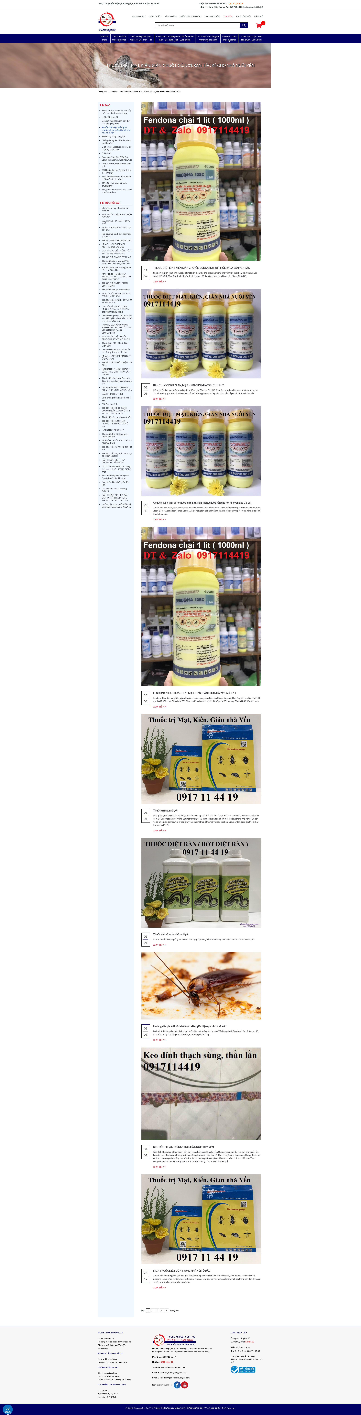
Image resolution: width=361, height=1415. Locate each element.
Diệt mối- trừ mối (110, 117)
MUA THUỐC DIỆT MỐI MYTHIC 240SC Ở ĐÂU (113, 245)
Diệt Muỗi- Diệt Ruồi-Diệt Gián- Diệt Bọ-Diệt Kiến (117, 148)
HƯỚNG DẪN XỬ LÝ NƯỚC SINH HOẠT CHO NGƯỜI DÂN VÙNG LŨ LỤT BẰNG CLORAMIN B (116, 328)
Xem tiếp (158, 281)
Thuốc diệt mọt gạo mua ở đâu (116, 289)
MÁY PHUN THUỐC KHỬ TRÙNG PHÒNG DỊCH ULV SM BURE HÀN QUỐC (116, 277)
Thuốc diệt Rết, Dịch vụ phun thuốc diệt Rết (115, 435)
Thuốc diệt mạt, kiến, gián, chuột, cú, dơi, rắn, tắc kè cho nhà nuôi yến (150, 91)
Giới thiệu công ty (106, 1338)
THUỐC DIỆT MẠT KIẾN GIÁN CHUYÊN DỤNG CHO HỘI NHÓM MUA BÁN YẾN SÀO (201, 267)
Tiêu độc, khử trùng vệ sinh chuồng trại (114, 184)
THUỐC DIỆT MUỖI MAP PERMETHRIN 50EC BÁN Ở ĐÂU (115, 424)
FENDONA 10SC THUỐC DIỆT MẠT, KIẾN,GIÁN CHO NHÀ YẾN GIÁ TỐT (194, 693)
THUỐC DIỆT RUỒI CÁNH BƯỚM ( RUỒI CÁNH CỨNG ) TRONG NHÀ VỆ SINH (116, 411)
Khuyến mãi (243, 16)
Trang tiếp (174, 1310)
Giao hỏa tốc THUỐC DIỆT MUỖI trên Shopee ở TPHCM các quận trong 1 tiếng (115, 309)
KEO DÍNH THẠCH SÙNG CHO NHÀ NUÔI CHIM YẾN (183, 1146)
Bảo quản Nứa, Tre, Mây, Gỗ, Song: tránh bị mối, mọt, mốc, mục (117, 158)
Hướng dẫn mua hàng (107, 1359)
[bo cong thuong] (243, 1369)
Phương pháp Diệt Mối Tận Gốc (112, 1345)
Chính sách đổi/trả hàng (108, 1376)
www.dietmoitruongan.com (173, 1367)
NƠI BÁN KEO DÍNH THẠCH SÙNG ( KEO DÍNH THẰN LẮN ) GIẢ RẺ (116, 372)
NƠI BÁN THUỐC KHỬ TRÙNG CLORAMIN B (117, 441)
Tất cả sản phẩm (104, 38)
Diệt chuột (107, 153)
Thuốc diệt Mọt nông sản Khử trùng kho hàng (207, 38)
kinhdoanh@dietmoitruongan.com (175, 1377)
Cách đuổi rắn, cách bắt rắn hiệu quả (116, 164)
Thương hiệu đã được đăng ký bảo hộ (114, 1341)
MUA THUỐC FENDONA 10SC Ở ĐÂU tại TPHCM (116, 294)
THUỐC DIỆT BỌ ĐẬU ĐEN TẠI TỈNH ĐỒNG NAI (117, 454)
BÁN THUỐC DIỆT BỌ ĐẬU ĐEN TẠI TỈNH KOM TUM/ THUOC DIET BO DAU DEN (115, 498)
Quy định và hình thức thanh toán (112, 1362)
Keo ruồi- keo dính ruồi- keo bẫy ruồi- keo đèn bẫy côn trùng (116, 111)
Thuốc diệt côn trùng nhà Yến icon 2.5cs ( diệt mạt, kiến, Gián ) (116, 262)
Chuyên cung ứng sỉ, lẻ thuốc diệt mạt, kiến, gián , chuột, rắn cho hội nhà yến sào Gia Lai (117, 318)
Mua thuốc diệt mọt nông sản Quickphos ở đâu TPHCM (115, 476)
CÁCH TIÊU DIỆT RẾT (112, 394)
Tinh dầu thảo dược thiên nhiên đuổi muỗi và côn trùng (116, 177)
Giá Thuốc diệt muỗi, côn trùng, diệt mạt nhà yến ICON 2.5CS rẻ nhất (116, 469)
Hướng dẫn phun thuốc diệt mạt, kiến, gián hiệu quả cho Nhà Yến (116, 505)
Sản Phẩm (171, 16)
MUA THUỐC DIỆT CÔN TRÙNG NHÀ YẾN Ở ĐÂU (182, 1270)
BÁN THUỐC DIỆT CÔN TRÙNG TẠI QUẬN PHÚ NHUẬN (117, 252)
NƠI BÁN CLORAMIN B (113, 430)
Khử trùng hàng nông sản (113, 136)
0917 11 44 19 (166, 1362)
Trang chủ (138, 16)
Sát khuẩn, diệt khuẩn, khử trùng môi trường (116, 171)
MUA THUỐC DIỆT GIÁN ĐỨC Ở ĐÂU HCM (116, 357)
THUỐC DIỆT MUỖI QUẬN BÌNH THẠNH (115, 284)
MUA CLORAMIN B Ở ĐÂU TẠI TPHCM (116, 228)
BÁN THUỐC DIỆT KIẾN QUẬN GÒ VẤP (117, 215)
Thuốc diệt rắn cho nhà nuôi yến (116, 417)
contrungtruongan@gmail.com (173, 1372)
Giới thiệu (155, 16)
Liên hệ (258, 16)
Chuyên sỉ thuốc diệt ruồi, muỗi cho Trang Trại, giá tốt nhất (116, 350)
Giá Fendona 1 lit (110, 404)
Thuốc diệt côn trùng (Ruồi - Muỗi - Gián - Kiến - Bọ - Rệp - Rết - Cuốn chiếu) (175, 38)
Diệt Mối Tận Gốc (190, 16)
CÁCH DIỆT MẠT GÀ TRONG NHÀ (116, 222)
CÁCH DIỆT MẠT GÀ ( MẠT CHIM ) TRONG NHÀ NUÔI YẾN (117, 388)
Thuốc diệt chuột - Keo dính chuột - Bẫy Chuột (251, 38)
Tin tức (228, 16)
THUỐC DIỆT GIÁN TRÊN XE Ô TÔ (117, 448)
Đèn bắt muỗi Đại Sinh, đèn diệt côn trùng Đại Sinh (116, 122)
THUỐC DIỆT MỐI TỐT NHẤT (116, 257)
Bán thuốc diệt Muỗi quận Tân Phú (115, 483)
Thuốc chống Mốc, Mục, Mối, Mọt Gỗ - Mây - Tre (141, 38)
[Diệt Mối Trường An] (107, 21)
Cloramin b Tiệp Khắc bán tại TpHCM (115, 209)
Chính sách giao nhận (107, 1373)
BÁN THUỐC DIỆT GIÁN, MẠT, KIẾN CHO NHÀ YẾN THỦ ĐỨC (188, 385)
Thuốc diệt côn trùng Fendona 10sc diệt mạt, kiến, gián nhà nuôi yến (117, 381)
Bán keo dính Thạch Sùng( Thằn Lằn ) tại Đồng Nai (116, 268)
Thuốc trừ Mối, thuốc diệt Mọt (119, 38)
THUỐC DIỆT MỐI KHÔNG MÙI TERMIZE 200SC (117, 301)
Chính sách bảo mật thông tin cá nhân (114, 1379)
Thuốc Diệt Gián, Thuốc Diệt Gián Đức (115, 344)
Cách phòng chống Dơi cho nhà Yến (116, 399)
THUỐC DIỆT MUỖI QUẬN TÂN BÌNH (117, 363)
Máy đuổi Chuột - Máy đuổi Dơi (229, 38)
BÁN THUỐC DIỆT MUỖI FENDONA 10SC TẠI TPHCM (116, 337)
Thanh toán (212, 16)
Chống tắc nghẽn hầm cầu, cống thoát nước (116, 141)
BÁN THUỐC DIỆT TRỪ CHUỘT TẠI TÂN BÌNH (113, 461)
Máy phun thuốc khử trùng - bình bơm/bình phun (117, 190)
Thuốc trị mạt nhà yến (165, 810)
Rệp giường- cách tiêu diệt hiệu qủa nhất (116, 235)
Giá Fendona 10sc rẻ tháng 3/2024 (114, 489)
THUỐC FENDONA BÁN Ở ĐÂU (117, 240)
